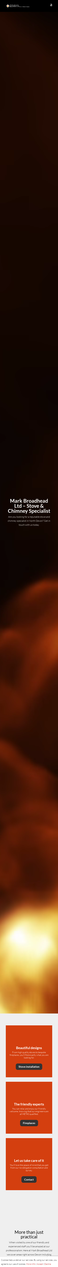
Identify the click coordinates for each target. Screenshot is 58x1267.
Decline (47, 1264)
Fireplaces (29, 1123)
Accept (40, 1264)
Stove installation (29, 1066)
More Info (30, 1264)
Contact (29, 1179)
